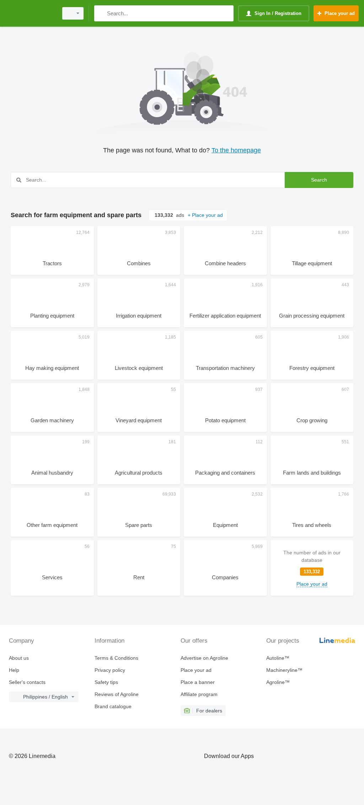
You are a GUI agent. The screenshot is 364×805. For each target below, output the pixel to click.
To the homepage (236, 150)
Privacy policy (110, 670)
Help (14, 670)
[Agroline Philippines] (30, 13)
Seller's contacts (27, 682)
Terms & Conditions (116, 658)
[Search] (101, 13)
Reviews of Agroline (117, 694)
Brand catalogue (113, 706)
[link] (312, 568)
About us (19, 658)
